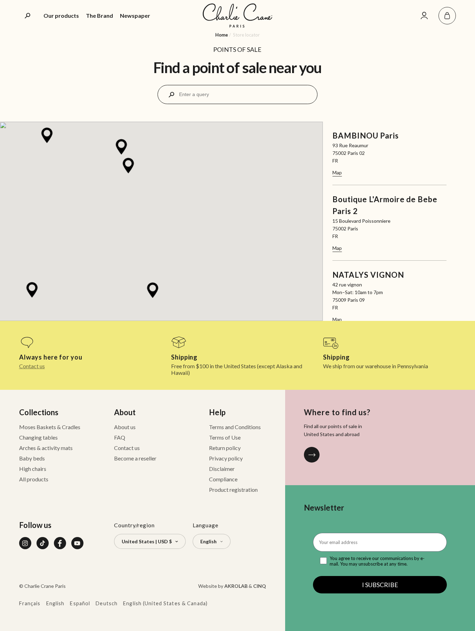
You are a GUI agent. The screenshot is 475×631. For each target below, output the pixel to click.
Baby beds (32, 458)
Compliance (223, 479)
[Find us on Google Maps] (312, 455)
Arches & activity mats (46, 447)
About (125, 412)
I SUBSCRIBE (380, 585)
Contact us (32, 366)
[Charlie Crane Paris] (237, 15)
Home (221, 35)
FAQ (119, 437)
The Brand (99, 15)
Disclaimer (222, 468)
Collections (38, 412)
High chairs (32, 468)
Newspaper (135, 15)
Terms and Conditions (235, 427)
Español (80, 603)
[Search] (28, 15)
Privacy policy (226, 458)
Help (217, 412)
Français (30, 603)
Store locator (246, 35)
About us (125, 427)
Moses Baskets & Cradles (49, 427)
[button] (447, 15)
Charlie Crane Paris (45, 586)
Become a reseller (135, 458)
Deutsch (107, 603)
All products (33, 479)
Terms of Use (225, 437)
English (55, 603)
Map (337, 172)
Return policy (225, 447)
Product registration (233, 489)
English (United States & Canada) (165, 603)
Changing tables (38, 437)
